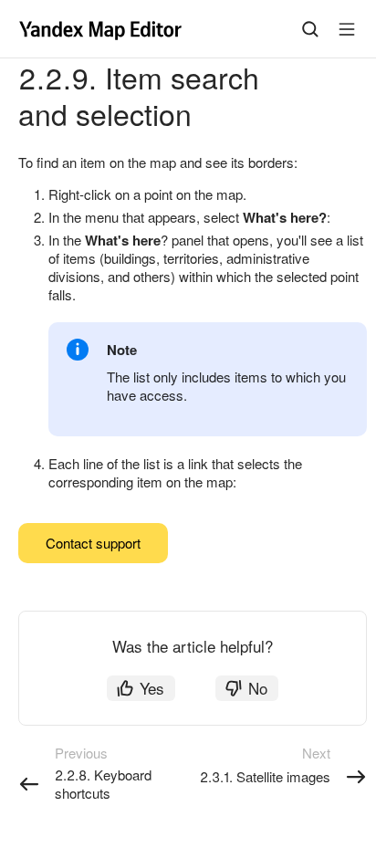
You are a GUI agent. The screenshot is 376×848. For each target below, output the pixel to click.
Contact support (93, 542)
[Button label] (347, 29)
